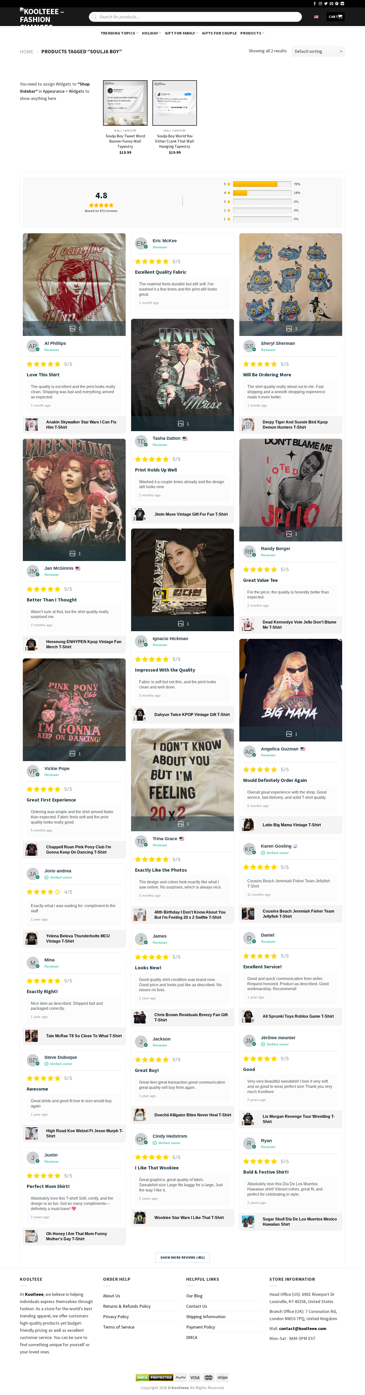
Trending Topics (118, 32)
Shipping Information (205, 1316)
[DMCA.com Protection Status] (155, 1378)
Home (27, 51)
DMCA (191, 1337)
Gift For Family (180, 32)
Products (250, 32)
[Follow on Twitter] (326, 4)
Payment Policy (200, 1327)
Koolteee (34, 1294)
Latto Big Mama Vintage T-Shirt (292, 825)
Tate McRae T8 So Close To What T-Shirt (84, 1036)
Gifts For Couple (219, 32)
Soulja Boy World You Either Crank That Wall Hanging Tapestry (174, 141)
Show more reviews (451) (182, 1257)
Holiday (150, 32)
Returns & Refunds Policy (126, 1306)
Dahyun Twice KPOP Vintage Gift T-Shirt (192, 714)
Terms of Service (118, 1327)
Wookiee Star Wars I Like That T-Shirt (189, 1218)
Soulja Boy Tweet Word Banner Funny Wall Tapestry (125, 141)
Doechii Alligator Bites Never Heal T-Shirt (192, 1115)
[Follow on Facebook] (315, 4)
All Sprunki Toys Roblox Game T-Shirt (298, 1016)
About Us (111, 1296)
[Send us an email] (331, 4)
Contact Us (196, 1306)
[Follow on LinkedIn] (342, 4)
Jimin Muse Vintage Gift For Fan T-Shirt (191, 514)
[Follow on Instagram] (320, 4)
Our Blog (194, 1296)
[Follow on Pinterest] (337, 4)
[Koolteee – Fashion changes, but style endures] (45, 16)
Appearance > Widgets (63, 91)
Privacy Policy (116, 1316)
